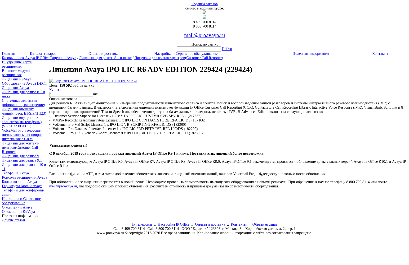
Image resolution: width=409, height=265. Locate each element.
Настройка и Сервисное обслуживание (186, 53)
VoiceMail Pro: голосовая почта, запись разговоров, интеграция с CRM (23, 134)
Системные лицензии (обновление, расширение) (23, 102)
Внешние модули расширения (16, 73)
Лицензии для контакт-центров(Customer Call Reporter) (20, 147)
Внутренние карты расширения (17, 64)
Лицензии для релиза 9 (20, 156)
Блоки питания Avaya (19, 182)
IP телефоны (142, 224)
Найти (227, 49)
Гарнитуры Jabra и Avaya (22, 186)
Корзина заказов (204, 4)
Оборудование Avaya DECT (24, 83)
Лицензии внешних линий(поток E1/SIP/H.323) (24, 111)
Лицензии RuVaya (16, 79)
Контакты (380, 53)
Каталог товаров (43, 53)
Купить (55, 90)
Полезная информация (311, 53)
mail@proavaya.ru (63, 186)
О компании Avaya (17, 207)
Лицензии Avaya (15, 88)
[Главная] (204, 13)
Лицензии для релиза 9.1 (22, 160)
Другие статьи (13, 220)
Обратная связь (264, 224)
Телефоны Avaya (15, 173)
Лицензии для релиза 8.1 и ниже (105, 58)
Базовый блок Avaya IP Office (25, 58)
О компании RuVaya (18, 211)
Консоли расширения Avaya (24, 177)
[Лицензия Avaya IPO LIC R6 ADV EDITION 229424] (93, 81)
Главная (8, 53)
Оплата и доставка (104, 53)
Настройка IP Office (173, 224)
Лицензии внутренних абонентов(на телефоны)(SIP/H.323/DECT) (22, 122)
